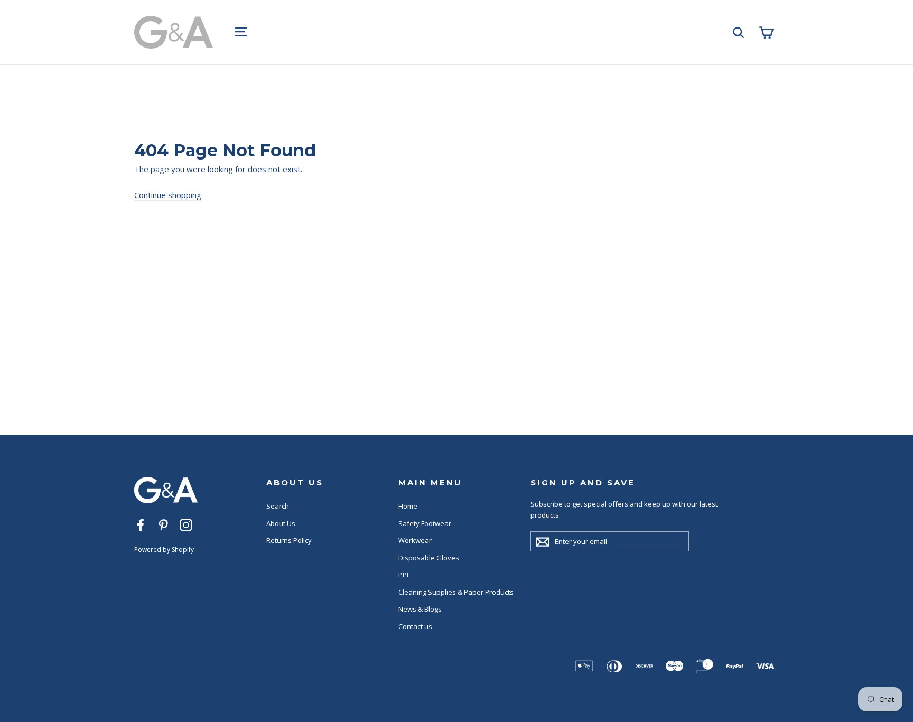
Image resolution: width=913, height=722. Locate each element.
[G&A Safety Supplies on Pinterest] (163, 524)
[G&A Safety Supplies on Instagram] (186, 524)
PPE (404, 574)
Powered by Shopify (164, 549)
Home (407, 506)
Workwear (415, 540)
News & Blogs (420, 609)
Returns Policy (289, 540)
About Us (280, 523)
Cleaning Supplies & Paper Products (456, 592)
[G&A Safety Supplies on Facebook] (140, 524)
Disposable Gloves (428, 557)
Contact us (415, 626)
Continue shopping (167, 195)
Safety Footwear (424, 523)
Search (277, 506)
